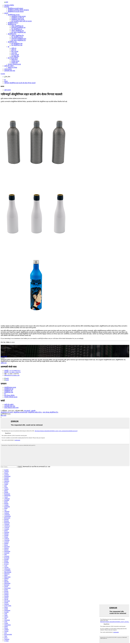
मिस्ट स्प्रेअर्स (14, 51)
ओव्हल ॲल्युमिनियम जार (17, 26)
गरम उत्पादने (27, 410)
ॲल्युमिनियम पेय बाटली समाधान (16, 11)
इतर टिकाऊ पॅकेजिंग (13, 58)
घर (5, 79)
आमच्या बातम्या (8, 69)
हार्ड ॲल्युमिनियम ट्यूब (16, 43)
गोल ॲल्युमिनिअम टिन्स (17, 37)
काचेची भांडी (14, 62)
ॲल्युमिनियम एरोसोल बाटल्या (18, 16)
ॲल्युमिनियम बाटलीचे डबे (17, 18)
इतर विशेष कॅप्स (15, 56)
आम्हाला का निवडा (12, 67)
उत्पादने (6, 13)
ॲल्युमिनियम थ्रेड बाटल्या (17, 19)
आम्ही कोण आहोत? (9, 66)
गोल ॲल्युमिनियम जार (16, 29)
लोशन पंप (13, 50)
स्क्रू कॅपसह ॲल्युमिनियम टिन (50, 412)
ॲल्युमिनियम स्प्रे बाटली (7, 412)
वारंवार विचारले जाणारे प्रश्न (11, 407)
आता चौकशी (4, 356)
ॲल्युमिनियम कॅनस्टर (13, 23)
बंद (8, 46)
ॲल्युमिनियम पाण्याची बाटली (20, 412)
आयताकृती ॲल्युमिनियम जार (18, 27)
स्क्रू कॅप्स (14, 53)
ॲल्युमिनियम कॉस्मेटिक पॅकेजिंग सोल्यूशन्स (18, 10)
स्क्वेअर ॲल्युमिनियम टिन (17, 35)
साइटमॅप (33, 410)
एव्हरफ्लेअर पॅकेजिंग (9, 5)
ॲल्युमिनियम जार (12, 24)
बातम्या (6, 81)
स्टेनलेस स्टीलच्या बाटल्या (14, 64)
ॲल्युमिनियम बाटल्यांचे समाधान (15, 8)
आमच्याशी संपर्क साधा (9, 70)
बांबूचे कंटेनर (14, 59)
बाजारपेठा (6, 7)
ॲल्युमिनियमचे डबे (8, 389)
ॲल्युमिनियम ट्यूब (12, 42)
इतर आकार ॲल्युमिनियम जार (18, 32)
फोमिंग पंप (13, 48)
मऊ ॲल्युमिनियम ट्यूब (16, 45)
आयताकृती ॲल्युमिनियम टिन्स (18, 38)
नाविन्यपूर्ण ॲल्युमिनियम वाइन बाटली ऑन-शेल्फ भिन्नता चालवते (19, 83)
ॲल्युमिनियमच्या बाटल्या (14, 15)
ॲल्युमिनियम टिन (12, 34)
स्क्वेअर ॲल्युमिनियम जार (17, 30)
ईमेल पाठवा (3, 415)
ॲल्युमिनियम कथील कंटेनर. (35, 412)
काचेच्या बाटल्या (15, 61)
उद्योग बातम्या (7, 90)
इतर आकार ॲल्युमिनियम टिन (18, 40)
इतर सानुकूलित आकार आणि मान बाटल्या (21, 21)
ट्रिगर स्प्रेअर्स (15, 54)
